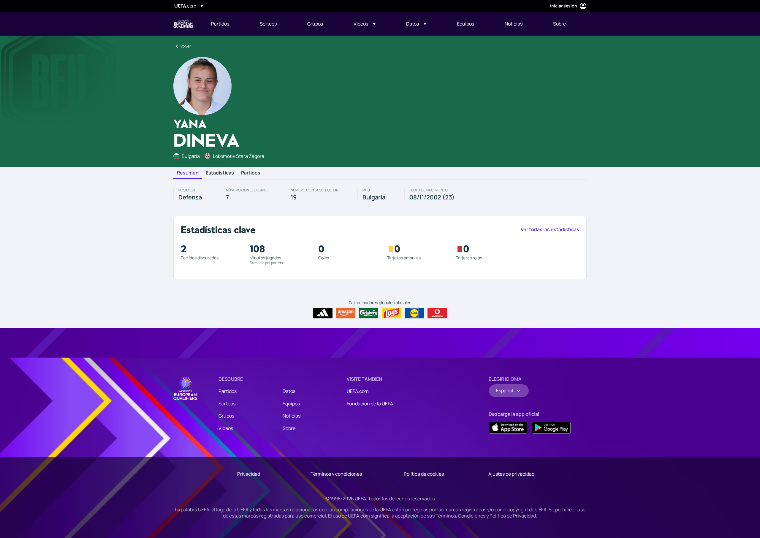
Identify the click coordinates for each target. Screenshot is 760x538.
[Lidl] (414, 313)
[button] (364, 23)
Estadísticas (220, 173)
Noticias (291, 415)
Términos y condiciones (336, 474)
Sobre (289, 428)
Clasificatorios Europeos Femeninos (183, 23)
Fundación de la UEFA (370, 403)
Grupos (226, 415)
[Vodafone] (437, 313)
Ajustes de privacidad (511, 474)
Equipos (291, 403)
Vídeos (225, 428)
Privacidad (248, 474)
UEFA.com (358, 391)
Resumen (188, 173)
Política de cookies (424, 474)
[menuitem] (228, 23)
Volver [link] (185, 46)
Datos (289, 391)
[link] (220, 23)
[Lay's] (391, 313)
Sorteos (226, 403)
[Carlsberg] (368, 313)
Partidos (250, 173)
